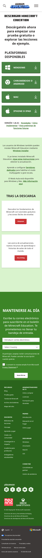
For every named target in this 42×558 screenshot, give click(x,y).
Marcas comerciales (19, 547)
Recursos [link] (8, 387)
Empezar (21, 221)
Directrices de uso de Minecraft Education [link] (16, 516)
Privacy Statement (9, 367)
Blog (5, 391)
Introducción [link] (27, 417)
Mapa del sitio (9, 406)
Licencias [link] (26, 397)
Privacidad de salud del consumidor (12, 539)
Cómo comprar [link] (28, 393)
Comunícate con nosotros (9, 543)
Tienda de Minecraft (11, 399)
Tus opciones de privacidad (12, 535)
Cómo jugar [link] (27, 428)
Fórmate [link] (7, 427)
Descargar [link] (27, 438)
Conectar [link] (27, 464)
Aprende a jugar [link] (9, 431)
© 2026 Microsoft (26, 552)
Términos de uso (6, 547)
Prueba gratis (9, 395)
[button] (5, 5)
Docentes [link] (8, 417)
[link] (6, 489)
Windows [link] (26, 442)
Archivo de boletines (11, 402)
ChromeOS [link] (26, 446)
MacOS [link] (25, 450)
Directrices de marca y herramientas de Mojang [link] (17, 513)
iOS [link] (24, 454)
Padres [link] (25, 414)
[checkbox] (3, 364)
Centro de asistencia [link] (30, 474)
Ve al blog (21, 258)
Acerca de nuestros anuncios (10, 552)
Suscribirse (21, 375)
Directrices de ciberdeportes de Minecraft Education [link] (19, 518)
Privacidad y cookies (24, 543)
